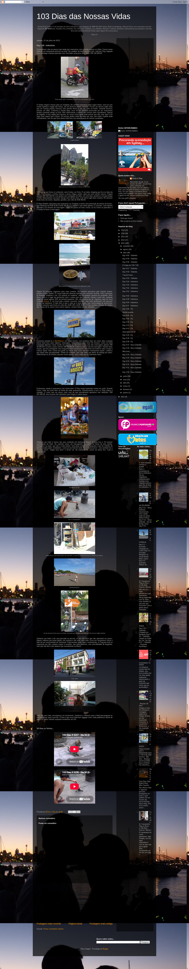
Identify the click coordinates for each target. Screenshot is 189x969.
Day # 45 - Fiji (127, 315)
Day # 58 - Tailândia (129, 262)
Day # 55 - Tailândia (129, 278)
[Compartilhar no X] (74, 812)
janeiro (125, 393)
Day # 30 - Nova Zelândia (131, 372)
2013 (123, 240)
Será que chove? (126, 218)
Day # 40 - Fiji (127, 335)
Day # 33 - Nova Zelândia (131, 361)
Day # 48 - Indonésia (130, 302)
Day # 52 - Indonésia (130, 288)
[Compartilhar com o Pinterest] (79, 812)
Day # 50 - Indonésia (130, 296)
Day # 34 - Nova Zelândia (131, 358)
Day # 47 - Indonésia (130, 306)
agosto (126, 249)
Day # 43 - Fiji (127, 322)
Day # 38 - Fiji (127, 342)
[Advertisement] (74, 903)
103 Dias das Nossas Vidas (83, 16)
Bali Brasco (59, 341)
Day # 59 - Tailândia (129, 259)
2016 (123, 230)
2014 (123, 237)
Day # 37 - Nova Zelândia (131, 345)
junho (125, 376)
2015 (123, 233)
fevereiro (126, 389)
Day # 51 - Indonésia (130, 291)
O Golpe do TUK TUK (130, 265)
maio (125, 380)
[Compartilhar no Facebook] (76, 812)
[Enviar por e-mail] (69, 812)
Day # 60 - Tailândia (129, 255)
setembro (126, 246)
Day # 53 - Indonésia (130, 285)
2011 (123, 397)
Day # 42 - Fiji (127, 325)
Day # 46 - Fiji (127, 309)
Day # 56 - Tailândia (129, 272)
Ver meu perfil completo (127, 198)
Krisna (46, 301)
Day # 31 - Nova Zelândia (131, 368)
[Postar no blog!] (71, 812)
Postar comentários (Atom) (53, 929)
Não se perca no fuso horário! (131, 221)
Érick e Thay (137, 178)
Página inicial (75, 923)
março (125, 386)
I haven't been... (128, 275)
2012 (123, 243)
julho (125, 253)
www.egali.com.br (128, 332)
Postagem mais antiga (101, 923)
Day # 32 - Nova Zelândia (131, 364)
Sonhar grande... (128, 312)
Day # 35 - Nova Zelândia (131, 355)
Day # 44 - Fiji (127, 319)
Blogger (105, 949)
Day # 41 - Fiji (127, 328)
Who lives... (126, 351)
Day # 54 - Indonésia (130, 282)
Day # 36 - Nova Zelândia (131, 348)
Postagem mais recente (49, 923)
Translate (136, 210)
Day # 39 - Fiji (127, 338)
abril (125, 383)
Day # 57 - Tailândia (129, 268)
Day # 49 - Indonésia (130, 299)
